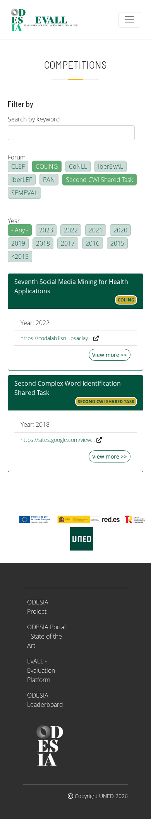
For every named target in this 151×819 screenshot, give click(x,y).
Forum (17, 157)
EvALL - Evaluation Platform (41, 670)
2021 (96, 230)
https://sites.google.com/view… (58, 439)
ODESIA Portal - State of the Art (46, 636)
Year (14, 220)
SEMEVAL (24, 193)
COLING (47, 166)
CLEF (18, 166)
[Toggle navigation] (129, 20)
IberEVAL (110, 166)
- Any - (19, 230)
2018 (43, 243)
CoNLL (78, 166)
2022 (71, 230)
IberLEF (21, 179)
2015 (117, 243)
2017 (68, 243)
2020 (120, 230)
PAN (49, 179)
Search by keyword (34, 119)
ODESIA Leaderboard (45, 700)
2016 (93, 243)
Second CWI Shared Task (99, 179)
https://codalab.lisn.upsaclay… (56, 338)
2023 (46, 230)
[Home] (48, 19)
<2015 (20, 256)
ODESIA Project (37, 607)
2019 (18, 243)
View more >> (109, 354)
